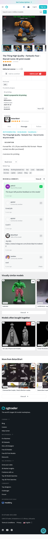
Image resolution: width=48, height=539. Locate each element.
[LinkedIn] (3, 530)
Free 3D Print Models (9, 453)
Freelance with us (7, 472)
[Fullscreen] (4, 18)
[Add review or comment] (44, 179)
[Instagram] (12, 530)
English (26, 523)
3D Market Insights (8, 468)
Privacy (19, 523)
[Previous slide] (4, 30)
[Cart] (28, 7)
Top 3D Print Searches (9, 480)
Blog (3, 423)
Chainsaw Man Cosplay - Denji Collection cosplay (16, 390)
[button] (41, 12)
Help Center (6, 431)
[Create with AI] (24, 7)
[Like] (9, 78)
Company (4, 419)
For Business (6, 438)
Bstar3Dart (15, 118)
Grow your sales (7, 465)
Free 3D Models (7, 450)
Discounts (5, 457)
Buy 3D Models (6, 434)
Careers (4, 427)
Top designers (6, 487)
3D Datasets (6, 442)
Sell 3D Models (6, 461)
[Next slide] (44, 30)
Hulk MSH (5, 306)
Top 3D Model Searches (9, 476)
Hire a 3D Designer (8, 446)
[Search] (45, 12)
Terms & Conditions (8, 523)
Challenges (5, 491)
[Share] (38, 78)
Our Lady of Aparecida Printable (12, 348)
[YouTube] (7, 530)
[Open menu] (2, 7)
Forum (4, 494)
